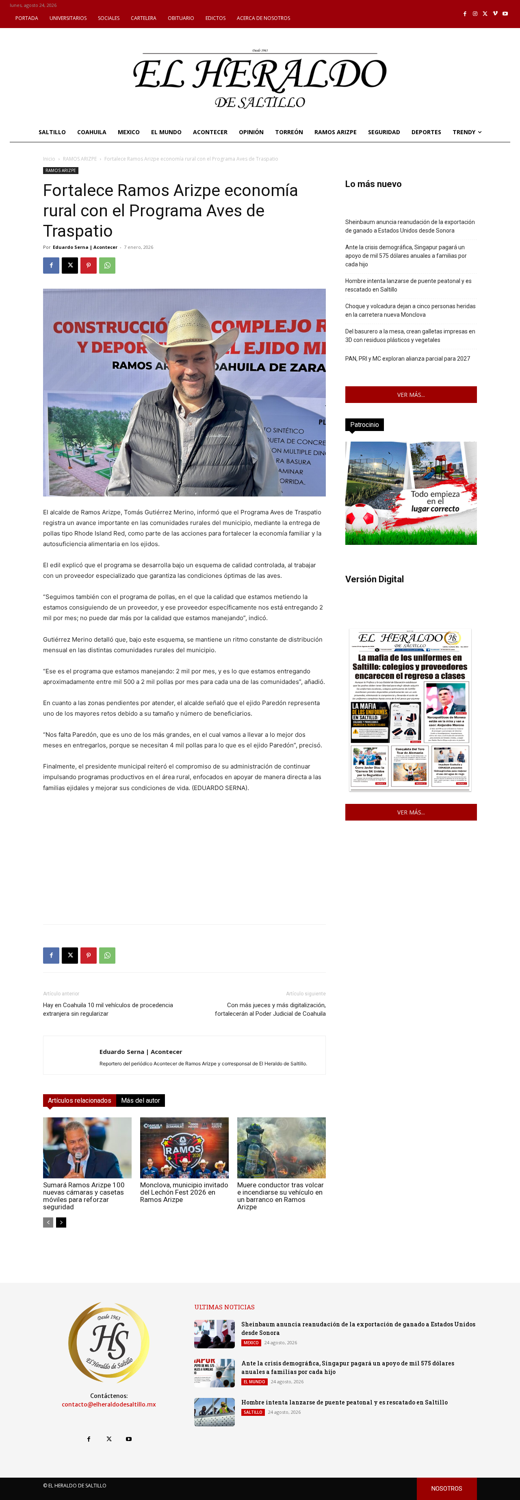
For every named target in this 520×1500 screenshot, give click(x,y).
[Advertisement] (184, 861)
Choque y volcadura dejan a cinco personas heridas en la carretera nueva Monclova (410, 310)
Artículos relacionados (79, 1100)
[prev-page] (48, 1222)
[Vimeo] (495, 14)
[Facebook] (465, 14)
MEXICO (251, 1342)
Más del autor (140, 1100)
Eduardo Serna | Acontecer (85, 247)
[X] (485, 14)
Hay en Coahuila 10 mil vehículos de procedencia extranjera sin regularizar (108, 1009)
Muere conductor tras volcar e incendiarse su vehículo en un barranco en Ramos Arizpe (280, 1196)
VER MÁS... (411, 394)
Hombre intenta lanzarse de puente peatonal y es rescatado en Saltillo (408, 285)
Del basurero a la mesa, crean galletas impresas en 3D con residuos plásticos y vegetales (410, 335)
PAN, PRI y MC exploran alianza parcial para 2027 (407, 358)
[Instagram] (475, 14)
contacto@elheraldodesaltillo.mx (109, 1404)
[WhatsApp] (107, 265)
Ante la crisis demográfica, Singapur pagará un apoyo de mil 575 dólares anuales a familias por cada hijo (406, 256)
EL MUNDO (254, 1382)
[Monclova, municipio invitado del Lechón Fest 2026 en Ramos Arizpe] (184, 1147)
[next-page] (61, 1222)
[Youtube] (505, 14)
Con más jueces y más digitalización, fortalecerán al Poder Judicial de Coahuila (270, 1009)
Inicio (49, 158)
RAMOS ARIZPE (80, 158)
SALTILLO (253, 1412)
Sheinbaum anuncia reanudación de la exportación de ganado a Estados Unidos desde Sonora (410, 226)
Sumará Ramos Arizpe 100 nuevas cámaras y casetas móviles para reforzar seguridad (84, 1196)
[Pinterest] (88, 265)
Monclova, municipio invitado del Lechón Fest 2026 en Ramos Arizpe (184, 1192)
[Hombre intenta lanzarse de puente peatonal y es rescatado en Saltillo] (214, 1412)
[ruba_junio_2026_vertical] (411, 542)
